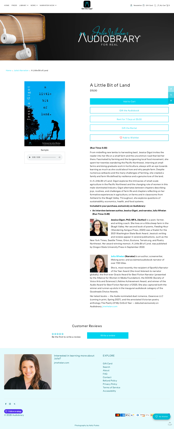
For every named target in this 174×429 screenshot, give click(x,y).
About (106, 370)
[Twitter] (14, 404)
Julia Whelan (117, 256)
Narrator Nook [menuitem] (47, 5)
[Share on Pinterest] (171, 101)
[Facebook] (5, 404)
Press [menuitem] (14, 5)
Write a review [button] (107, 335)
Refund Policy (110, 380)
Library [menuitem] (23, 5)
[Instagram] (10, 404)
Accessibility (109, 391)
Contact (107, 377)
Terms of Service (111, 387)
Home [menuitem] (6, 5)
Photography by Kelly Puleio (87, 425)
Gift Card (107, 363)
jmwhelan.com (109, 306)
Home (8, 70)
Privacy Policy (110, 384)
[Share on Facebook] (171, 89)
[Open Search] (155, 5)
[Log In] (158, 5)
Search (106, 367)
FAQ (105, 374)
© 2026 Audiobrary (14, 415)
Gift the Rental (129, 128)
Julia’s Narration (21, 70)
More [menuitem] (33, 5)
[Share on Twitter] (171, 95)
